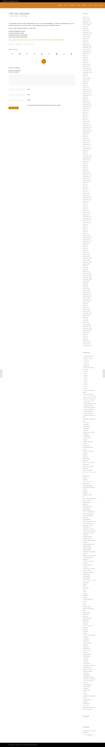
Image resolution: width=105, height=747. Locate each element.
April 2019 (85, 85)
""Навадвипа (86, 436)
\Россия (85, 601)
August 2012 (86, 201)
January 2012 (86, 214)
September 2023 (87, 34)
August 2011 (86, 224)
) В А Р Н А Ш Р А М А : (89, 462)
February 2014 (87, 173)
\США (84, 603)
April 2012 (85, 209)
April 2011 (85, 231)
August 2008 (86, 281)
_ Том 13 (85, 384)
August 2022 (86, 38)
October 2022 (86, 36)
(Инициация (86, 445)
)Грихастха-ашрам (88, 466)
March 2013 (86, 192)
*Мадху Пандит (87, 548)
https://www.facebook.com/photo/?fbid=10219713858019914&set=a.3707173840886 (36, 40)
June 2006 (85, 319)
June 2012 (85, 205)
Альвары (85, 701)
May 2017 (85, 116)
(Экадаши (85, 460)
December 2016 (87, 125)
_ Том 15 (85, 388)
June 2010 (85, 247)
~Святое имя (86, 690)
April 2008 (85, 286)
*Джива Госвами (87, 536)
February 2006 (87, 324)
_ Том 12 (85, 383)
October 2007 (86, 298)
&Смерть (85, 624)
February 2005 (87, 341)
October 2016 (86, 129)
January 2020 (86, 80)
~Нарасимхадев (23, 16)
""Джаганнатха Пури (88, 432)
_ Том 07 (85, 373)
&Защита (85, 616)
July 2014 (85, 163)
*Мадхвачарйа (87, 546)
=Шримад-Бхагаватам (89, 665)
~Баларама (86, 673)
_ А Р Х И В (86, 360)
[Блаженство (86, 476)
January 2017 (86, 123)
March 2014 (86, 171)
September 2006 (87, 313)
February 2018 (87, 102)
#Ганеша (85, 629)
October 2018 (86, 93)
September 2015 (87, 148)
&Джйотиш (86, 614)
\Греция (85, 593)
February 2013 (87, 193)
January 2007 (86, 311)
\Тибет (85, 605)
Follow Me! (89, 735)
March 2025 (86, 17)
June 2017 (85, 114)
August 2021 (86, 53)
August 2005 (86, 332)
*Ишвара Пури (87, 538)
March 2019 (86, 87)
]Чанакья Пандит (87, 495)
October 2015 (86, 146)
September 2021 (87, 51)
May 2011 (85, 229)
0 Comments (19, 44)
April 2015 (85, 154)
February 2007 (87, 309)
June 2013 (85, 186)
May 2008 (85, 285)
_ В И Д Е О (86, 364)
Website (29, 99)
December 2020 (87, 68)
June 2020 (85, 76)
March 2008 (86, 288)
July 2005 (85, 334)
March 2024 (86, 30)
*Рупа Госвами (87, 570)
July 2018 (85, 97)
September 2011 (87, 222)
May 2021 (85, 59)
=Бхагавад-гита (87, 654)
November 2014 (87, 157)
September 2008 (87, 279)
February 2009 (87, 273)
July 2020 (85, 74)
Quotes (85, 698)
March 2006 (86, 322)
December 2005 (87, 326)
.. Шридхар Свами (88, 413)
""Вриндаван (86, 426)
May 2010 (85, 248)
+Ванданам (86, 639)
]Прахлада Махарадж (89, 487)
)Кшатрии (85, 468)
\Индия (85, 597)
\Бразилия (86, 587)
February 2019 (87, 89)
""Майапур (86, 434)
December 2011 (87, 216)
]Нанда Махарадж (88, 485)
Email (28, 94)
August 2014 (86, 161)
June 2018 (85, 99)
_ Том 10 (85, 379)
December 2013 (87, 174)
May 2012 (85, 207)
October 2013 (86, 178)
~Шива (85, 694)
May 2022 (85, 40)
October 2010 (86, 239)
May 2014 (85, 167)
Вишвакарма (86, 703)
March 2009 (86, 271)
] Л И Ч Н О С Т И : (88, 481)
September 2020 (87, 72)
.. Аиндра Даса (87, 402)
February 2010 (87, 254)
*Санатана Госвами (14, 16)
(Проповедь (86, 458)
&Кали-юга (86, 622)
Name (29, 89)
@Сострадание (87, 510)
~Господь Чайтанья (88, 680)
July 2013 (85, 184)
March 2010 (86, 252)
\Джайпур (85, 595)
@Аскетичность (87, 500)
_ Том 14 (85, 386)
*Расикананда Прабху (89, 569)
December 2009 (87, 258)
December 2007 (87, 294)
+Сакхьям (85, 644)
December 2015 (87, 144)
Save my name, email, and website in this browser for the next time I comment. (44, 105)
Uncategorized (87, 699)
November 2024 (87, 23)
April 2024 (85, 28)
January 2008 (86, 292)
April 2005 (85, 340)
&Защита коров (87, 618)
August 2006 (86, 315)
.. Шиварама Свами (88, 411)
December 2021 (87, 45)
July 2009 (85, 266)
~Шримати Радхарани (89, 696)
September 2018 (87, 95)
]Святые (85, 489)
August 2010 (86, 243)
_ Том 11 (85, 381)
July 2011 (85, 226)
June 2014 (85, 165)
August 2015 (86, 150)
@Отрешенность (87, 506)
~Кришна (85, 682)
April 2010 (85, 250)
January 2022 (86, 44)
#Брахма (85, 627)
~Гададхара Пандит (88, 677)
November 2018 (87, 91)
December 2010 (87, 237)
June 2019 (85, 81)
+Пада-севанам (87, 642)
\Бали (84, 586)
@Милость (86, 504)
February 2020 (87, 78)
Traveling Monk (17, 744)
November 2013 (87, 176)
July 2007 (85, 303)
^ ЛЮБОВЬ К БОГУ (88, 356)
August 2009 (86, 264)
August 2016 (86, 133)
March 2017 (86, 119)
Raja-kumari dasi (29, 44)
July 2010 (85, 245)
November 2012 (87, 199)
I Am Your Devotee (19, 13)
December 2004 (87, 345)
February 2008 (87, 290)
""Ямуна (85, 439)
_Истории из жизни (88, 394)
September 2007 (87, 300)
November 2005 (87, 328)
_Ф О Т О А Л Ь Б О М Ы (89, 396)
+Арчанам (85, 637)
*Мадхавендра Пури (88, 544)
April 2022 (85, 42)
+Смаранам (86, 646)
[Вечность (85, 477)
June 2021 (85, 57)
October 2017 (86, 108)
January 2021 (86, 66)
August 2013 (86, 182)
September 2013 (87, 180)
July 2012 (85, 203)
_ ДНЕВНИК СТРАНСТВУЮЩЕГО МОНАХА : (88, 367)
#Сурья (85, 633)
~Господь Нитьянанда (89, 679)
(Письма (85, 455)
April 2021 (85, 61)
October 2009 (86, 260)
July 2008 (85, 283)
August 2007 (86, 302)
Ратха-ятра (86, 705)
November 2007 (87, 296)
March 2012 (86, 211)
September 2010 (87, 241)
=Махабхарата (87, 656)
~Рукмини (85, 688)
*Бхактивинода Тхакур (89, 521)
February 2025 (87, 19)
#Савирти (85, 631)
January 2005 (86, 343)
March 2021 (86, 62)
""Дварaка (85, 430)
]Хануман (85, 493)
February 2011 (87, 235)
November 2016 (87, 127)
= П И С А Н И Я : (87, 650)
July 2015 (85, 152)
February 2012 (87, 212)
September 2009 (87, 262)
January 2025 (86, 21)
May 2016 (85, 136)
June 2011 (85, 228)
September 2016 (87, 131)
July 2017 (85, 112)
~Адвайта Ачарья (87, 671)
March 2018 (86, 100)
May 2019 (85, 83)
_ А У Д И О (86, 362)
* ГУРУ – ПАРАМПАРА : (89, 512)
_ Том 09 (85, 377)
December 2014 (87, 155)
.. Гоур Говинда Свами (89, 407)
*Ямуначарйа (86, 578)
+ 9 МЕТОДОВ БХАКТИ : (89, 635)
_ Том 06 (85, 371)
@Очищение (86, 508)
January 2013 (86, 195)
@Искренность (87, 502)
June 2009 (85, 267)
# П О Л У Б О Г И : (88, 625)
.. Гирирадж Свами (88, 405)
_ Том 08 (85, 375)
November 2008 (87, 277)
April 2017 (85, 118)
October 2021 (86, 49)
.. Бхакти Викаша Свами (89, 403)
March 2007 (86, 307)
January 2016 (86, 142)
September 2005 (87, 330)
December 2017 (87, 104)
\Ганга (84, 591)
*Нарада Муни (87, 549)
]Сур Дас (85, 491)
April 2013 (85, 190)
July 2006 (85, 317)
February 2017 (87, 121)
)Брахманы (86, 464)
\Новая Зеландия (87, 599)
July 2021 (85, 55)
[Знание (85, 479)
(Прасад (85, 457)
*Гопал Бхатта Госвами (89, 531)
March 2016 (86, 138)
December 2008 (87, 275)
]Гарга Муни (86, 483)
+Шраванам (86, 648)
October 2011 (86, 220)
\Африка (85, 584)
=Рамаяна (85, 658)
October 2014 (86, 159)
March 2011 (86, 233)
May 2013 (85, 188)
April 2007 (85, 305)
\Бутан (85, 589)
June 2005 (85, 336)
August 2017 (86, 110)
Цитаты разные (87, 709)
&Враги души (86, 612)
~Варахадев (86, 675)
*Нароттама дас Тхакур (89, 555)
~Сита (84, 692)
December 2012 (87, 197)
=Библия (85, 652)
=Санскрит (86, 660)
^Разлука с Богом (87, 358)
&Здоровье (86, 620)
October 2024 (86, 25)
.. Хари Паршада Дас (88, 409)
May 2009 (85, 269)
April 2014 (85, 169)
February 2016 (87, 140)
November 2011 (87, 218)
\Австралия (86, 582)
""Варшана (86, 424)
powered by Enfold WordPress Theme (29, 744)
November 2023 (87, 32)
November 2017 (87, 106)
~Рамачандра (86, 686)
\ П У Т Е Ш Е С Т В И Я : (89, 580)
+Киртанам (86, 641)
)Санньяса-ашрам (87, 470)
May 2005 (85, 338)
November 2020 (87, 70)
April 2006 (85, 321)
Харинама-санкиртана (89, 707)
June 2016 (85, 135)
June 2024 (85, 26)
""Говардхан (86, 428)
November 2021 (87, 47)
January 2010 (86, 256)
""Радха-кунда (87, 438)
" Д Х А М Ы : (86, 422)
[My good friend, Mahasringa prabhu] (1, 373)
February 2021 (87, 64)
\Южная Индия (87, 606)
